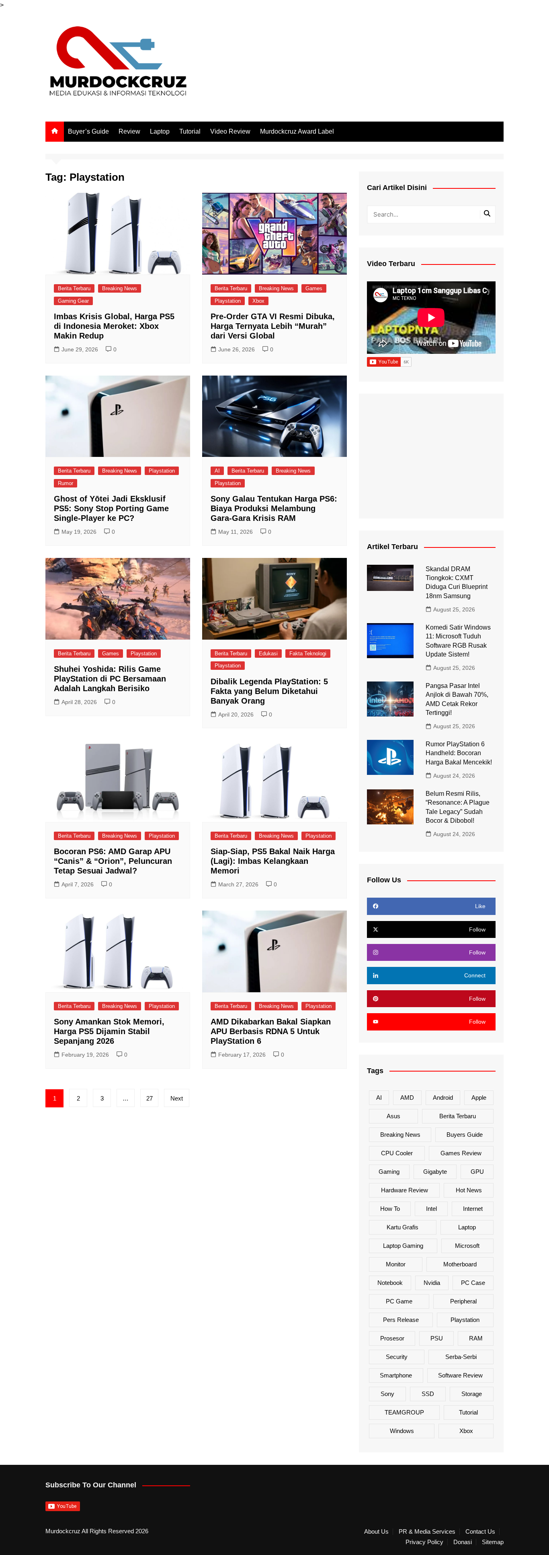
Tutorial (190, 131)
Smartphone (396, 1375)
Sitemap (493, 1542)
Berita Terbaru (74, 288)
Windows (402, 1430)
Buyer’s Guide (88, 131)
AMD (407, 1097)
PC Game (399, 1301)
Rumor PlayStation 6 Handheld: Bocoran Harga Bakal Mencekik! (459, 753)
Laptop (160, 131)
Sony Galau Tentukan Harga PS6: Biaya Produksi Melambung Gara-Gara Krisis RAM (274, 508)
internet (473, 1208)
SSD (428, 1393)
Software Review (460, 1375)
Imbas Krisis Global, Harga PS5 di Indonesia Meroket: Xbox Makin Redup (114, 326)
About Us (376, 1531)
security (397, 1356)
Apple (478, 1097)
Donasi (462, 1542)
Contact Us (480, 1531)
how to (390, 1208)
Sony (387, 1393)
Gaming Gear (73, 301)
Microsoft (467, 1245)
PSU (436, 1338)
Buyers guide (465, 1134)
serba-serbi (461, 1356)
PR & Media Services (427, 1531)
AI (217, 471)
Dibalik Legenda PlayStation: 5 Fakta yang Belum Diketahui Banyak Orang (269, 691)
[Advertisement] (431, 456)
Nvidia (432, 1282)
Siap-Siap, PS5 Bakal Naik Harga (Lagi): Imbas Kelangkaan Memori (273, 861)
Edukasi (268, 653)
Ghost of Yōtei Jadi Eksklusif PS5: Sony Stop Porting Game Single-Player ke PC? (111, 508)
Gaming (389, 1171)
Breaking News (119, 288)
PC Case (473, 1282)
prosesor (392, 1338)
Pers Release (401, 1319)
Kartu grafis (402, 1227)
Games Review (460, 1153)
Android (443, 1097)
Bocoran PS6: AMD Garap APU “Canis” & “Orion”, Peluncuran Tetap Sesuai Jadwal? (113, 861)
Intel (431, 1208)
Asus (393, 1116)
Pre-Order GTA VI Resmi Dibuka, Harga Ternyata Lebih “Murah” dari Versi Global (273, 326)
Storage (471, 1393)
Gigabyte (435, 1171)
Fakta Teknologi (307, 653)
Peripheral (463, 1301)
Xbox (258, 301)
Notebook (390, 1282)
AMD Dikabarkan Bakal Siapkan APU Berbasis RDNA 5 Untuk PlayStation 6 (271, 1031)
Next (176, 1098)
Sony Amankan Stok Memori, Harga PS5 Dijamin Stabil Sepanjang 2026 (109, 1031)
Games (313, 288)
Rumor (65, 483)
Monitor (396, 1264)
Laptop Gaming (403, 1245)
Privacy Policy (424, 1542)
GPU (477, 1171)
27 (149, 1098)
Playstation (228, 301)
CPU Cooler (397, 1153)
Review (129, 131)
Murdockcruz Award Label (297, 131)
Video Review (230, 131)
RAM (476, 1338)
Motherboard (460, 1264)
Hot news (469, 1190)
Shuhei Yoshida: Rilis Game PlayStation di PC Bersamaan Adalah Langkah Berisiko (110, 679)
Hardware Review (404, 1190)
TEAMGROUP (404, 1412)
